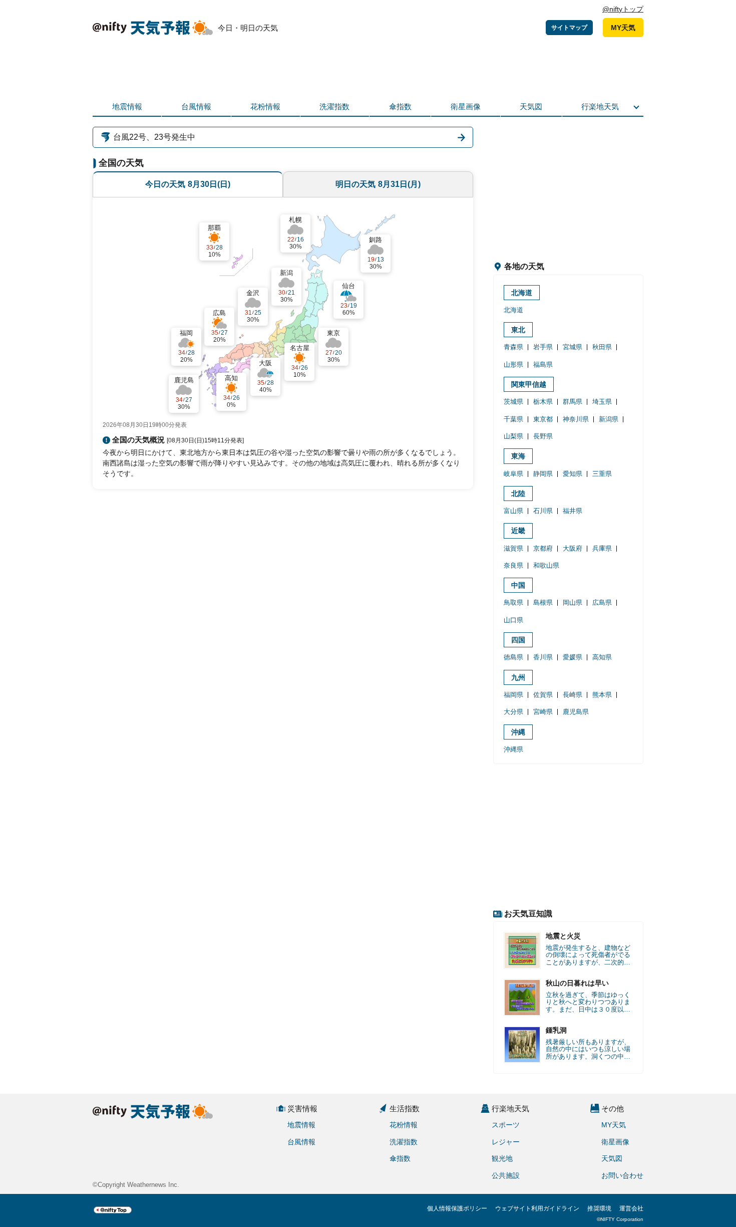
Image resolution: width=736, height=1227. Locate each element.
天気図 (531, 106)
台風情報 (196, 106)
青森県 (513, 347)
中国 (518, 585)
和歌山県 (546, 565)
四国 (518, 640)
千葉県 (513, 419)
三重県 (602, 473)
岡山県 (572, 602)
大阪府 (572, 548)
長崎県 (572, 694)
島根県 (543, 602)
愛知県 (572, 473)
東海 (518, 456)
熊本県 (602, 694)
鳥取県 (513, 602)
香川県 (543, 657)
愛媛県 (572, 657)
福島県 (543, 364)
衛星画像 (466, 106)
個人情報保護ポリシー (457, 1208)
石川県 (543, 511)
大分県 (513, 711)
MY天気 (623, 28)
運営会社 (631, 1208)
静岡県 (543, 473)
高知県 (602, 657)
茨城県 (513, 401)
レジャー (506, 1142)
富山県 (513, 511)
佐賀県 (543, 694)
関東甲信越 (528, 384)
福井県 (572, 511)
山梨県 (513, 436)
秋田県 (602, 347)
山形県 (513, 364)
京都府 (543, 548)
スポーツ (506, 1125)
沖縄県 (513, 749)
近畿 (518, 531)
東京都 (543, 419)
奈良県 (513, 565)
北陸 (518, 493)
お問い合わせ (622, 1175)
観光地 (502, 1158)
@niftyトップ (622, 9)
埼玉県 (602, 401)
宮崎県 (543, 711)
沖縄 (518, 732)
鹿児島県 (576, 711)
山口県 (513, 620)
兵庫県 (602, 548)
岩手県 (543, 347)
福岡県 (513, 694)
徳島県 (513, 657)
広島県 (602, 602)
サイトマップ (569, 27)
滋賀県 (513, 548)
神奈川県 (576, 419)
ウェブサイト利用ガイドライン (537, 1208)
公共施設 (506, 1175)
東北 (518, 330)
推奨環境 (599, 1208)
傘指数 (400, 106)
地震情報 (127, 106)
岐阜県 (513, 473)
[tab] (188, 184)
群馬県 (572, 401)
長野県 (543, 436)
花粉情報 (265, 106)
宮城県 (572, 347)
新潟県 (608, 419)
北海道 (521, 293)
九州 (518, 677)
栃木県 (543, 401)
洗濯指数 (334, 106)
